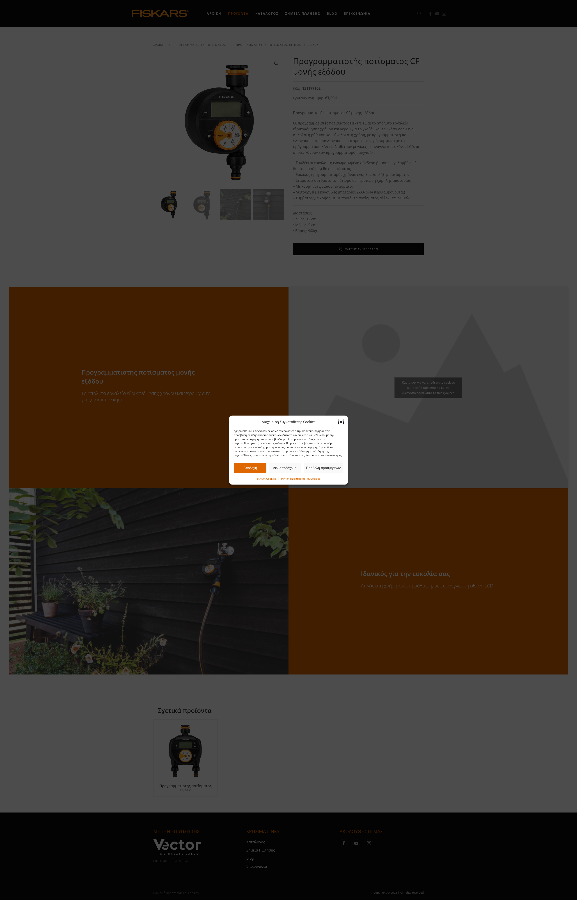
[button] (341, 421)
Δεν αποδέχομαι (285, 468)
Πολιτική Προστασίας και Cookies (299, 479)
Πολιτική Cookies (265, 479)
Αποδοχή (250, 468)
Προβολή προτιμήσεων (323, 468)
